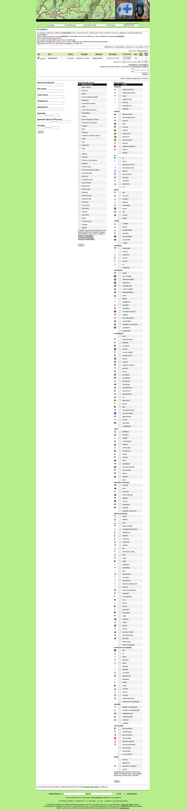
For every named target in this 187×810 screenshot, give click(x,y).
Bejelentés (113, 54)
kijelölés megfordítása (85, 235)
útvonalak (92, 801)
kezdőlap (62, 801)
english (145, 20)
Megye (70, 54)
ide (54, 38)
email (125, 801)
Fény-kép (146, 54)
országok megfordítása (86, 239)
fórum (120, 801)
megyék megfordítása (86, 237)
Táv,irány (141, 54)
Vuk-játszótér (52, 58)
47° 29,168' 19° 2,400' (127, 58)
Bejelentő (99, 54)
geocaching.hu (97, 797)
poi (102, 801)
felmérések (80, 801)
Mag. (136, 54)
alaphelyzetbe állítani (91, 787)
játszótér (43, 58)
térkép (70, 801)
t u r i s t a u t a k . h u (93, 20)
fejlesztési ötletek (127, 804)
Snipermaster (97, 58)
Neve (50, 54)
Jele (38, 54)
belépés (109, 801)
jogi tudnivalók (124, 808)
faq (115, 801)
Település (84, 54)
